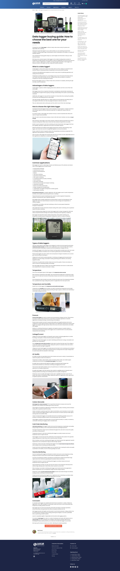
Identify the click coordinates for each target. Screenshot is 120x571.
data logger (43, 47)
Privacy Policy (54, 551)
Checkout (79, 4)
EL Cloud (71, 4)
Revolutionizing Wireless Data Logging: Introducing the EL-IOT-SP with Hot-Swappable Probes (82, 24)
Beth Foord (40, 530)
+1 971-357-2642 (85, 0)
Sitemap (53, 555)
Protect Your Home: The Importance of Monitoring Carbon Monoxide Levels (82, 47)
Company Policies (55, 553)
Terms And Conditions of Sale (57, 547)
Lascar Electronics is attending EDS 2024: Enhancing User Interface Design (82, 54)
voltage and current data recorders (42, 343)
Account (74, 4)
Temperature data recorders (38, 246)
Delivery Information (55, 545)
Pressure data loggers (37, 317)
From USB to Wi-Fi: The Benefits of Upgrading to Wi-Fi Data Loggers (82, 59)
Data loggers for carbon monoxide (39, 404)
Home (33, 10)
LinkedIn (54, 533)
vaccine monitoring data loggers (48, 471)
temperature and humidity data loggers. (55, 286)
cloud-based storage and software (66, 443)
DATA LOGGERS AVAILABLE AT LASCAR (53, 525)
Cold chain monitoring (37, 426)
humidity (42, 288)
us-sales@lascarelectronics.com (60, 0)
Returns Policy (54, 549)
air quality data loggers (51, 361)
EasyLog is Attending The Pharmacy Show (82, 51)
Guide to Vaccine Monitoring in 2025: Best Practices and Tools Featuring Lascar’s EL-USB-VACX (82, 33)
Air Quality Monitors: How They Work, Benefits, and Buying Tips (82, 38)
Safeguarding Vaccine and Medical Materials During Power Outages (82, 28)
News (37, 10)
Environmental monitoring (37, 192)
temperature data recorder (60, 272)
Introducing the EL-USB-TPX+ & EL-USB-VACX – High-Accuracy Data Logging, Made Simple (82, 43)
